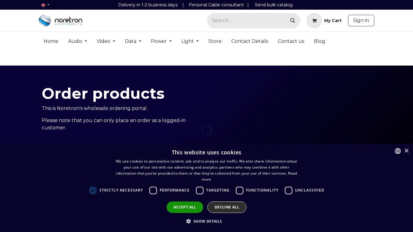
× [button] (406, 151)
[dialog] (206, 187)
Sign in (361, 20)
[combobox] (398, 151)
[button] (206, 221)
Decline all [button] (227, 207)
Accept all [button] (185, 207)
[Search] (292, 20)
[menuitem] (51, 42)
